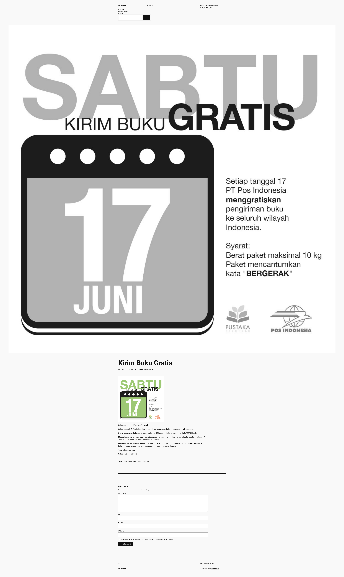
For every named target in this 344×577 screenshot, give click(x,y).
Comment (122, 493)
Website (121, 531)
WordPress (215, 568)
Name (120, 514)
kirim (135, 461)
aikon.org (122, 5)
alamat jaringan (133, 443)
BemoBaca (148, 369)
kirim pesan (204, 563)
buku (125, 461)
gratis (130, 461)
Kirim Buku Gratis (145, 363)
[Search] (146, 17)
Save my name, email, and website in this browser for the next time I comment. (146, 539)
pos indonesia (143, 461)
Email (120, 522)
